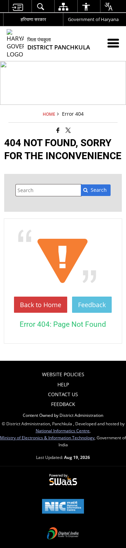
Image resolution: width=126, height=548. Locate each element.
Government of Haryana (93, 19)
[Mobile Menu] (113, 43)
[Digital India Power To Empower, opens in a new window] (63, 534)
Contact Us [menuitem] (63, 394)
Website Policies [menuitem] (63, 374)
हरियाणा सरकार (33, 19)
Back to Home (40, 304)
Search (99, 190)
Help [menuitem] (63, 384)
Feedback (92, 304)
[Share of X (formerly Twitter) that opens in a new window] (68, 130)
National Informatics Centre (63, 430)
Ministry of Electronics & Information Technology (47, 437)
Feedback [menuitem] (63, 404)
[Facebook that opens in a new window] (58, 130)
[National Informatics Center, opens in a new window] (63, 507)
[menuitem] (17, 6)
